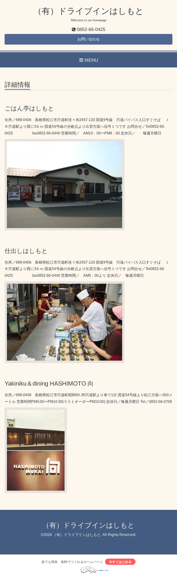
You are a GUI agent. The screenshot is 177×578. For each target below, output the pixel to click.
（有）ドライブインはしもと (88, 11)
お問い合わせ (88, 39)
